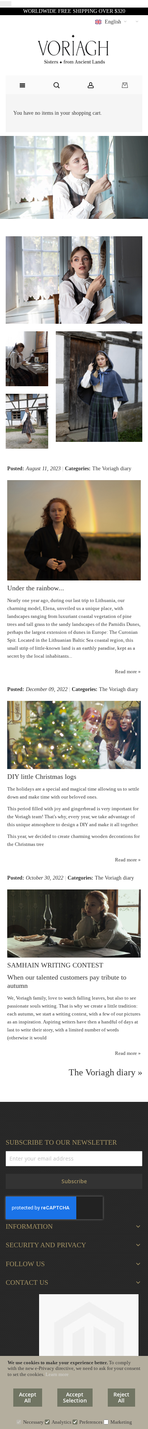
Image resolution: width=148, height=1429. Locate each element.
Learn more (57, 1374)
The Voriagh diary (111, 468)
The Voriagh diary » (105, 1072)
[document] (74, 1392)
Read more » (128, 671)
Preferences (90, 1422)
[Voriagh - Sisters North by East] (74, 50)
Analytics (61, 1422)
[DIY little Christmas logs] (74, 705)
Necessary (33, 1422)
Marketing (121, 1422)
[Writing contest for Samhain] (74, 893)
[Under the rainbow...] (74, 484)
